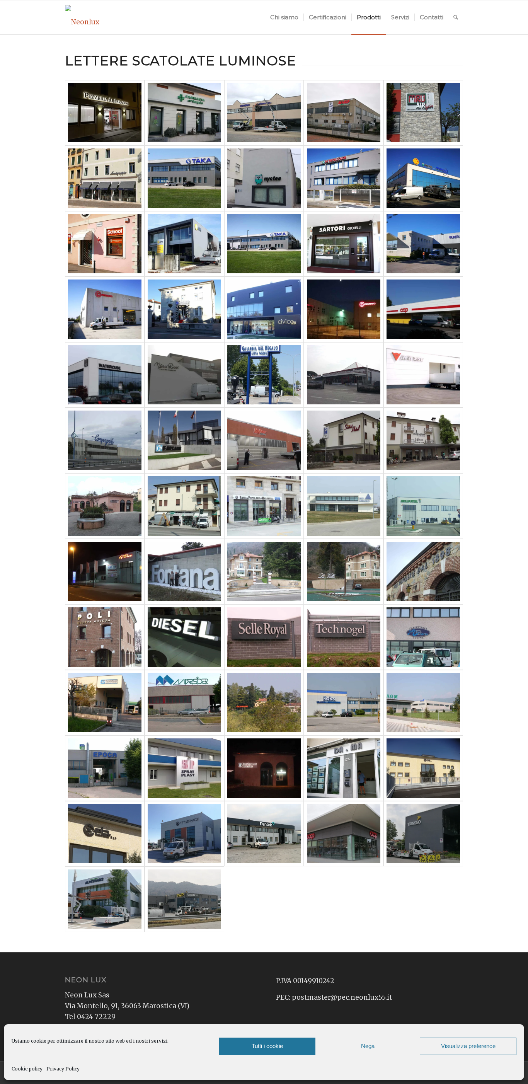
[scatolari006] (264, 440)
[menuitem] (284, 17)
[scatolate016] (423, 178)
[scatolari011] (264, 506)
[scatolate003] (105, 375)
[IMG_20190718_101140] (343, 768)
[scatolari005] (184, 440)
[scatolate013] (264, 244)
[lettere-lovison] (264, 113)
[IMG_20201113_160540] (264, 834)
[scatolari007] (343, 440)
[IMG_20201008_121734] (184, 834)
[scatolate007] (264, 309)
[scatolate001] (264, 178)
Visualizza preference (468, 1046)
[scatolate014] (184, 178)
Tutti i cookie (267, 1046)
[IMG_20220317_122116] (184, 899)
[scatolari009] (105, 506)
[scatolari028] (423, 703)
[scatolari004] (105, 440)
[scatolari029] (105, 768)
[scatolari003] (423, 375)
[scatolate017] (423, 244)
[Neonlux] (82, 17)
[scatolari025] (184, 703)
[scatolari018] (423, 572)
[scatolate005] (343, 244)
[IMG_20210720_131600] (105, 899)
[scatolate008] (423, 113)
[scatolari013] (423, 506)
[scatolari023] (423, 637)
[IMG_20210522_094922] (343, 834)
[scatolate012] (105, 178)
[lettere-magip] (343, 113)
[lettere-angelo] (184, 113)
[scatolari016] (264, 572)
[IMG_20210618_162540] (423, 834)
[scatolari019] (105, 637)
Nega (368, 1046)
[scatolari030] (184, 768)
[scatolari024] (105, 703)
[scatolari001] (264, 375)
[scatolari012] (343, 506)
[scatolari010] (184, 506)
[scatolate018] (343, 309)
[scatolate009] (184, 309)
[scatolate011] (105, 244)
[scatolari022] (343, 637)
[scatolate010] (184, 244)
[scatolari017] (343, 572)
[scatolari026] (264, 703)
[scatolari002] (343, 375)
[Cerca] (455, 17)
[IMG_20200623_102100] (423, 768)
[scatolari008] (423, 440)
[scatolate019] (184, 375)
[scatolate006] (423, 309)
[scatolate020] (343, 178)
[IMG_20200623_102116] (105, 834)
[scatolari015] (184, 572)
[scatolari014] (105, 572)
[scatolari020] (184, 637)
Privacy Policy (63, 1069)
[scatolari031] (264, 768)
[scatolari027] (343, 703)
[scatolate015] (105, 309)
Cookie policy (27, 1069)
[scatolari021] (264, 637)
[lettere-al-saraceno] (105, 113)
